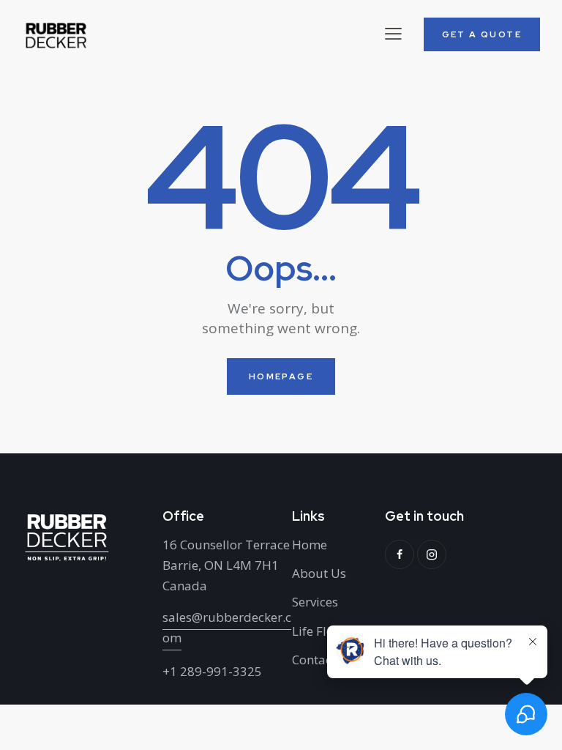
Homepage (281, 376)
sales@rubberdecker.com (226, 627)
